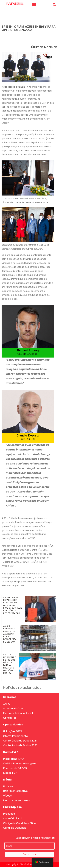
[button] (34, 5)
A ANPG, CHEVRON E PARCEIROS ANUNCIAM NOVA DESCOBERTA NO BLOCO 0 (10, 634)
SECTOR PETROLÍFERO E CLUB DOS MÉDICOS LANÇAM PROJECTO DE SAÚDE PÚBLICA (9, 663)
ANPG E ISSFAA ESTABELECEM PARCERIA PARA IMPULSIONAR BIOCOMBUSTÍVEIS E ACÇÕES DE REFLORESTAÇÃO (12, 605)
